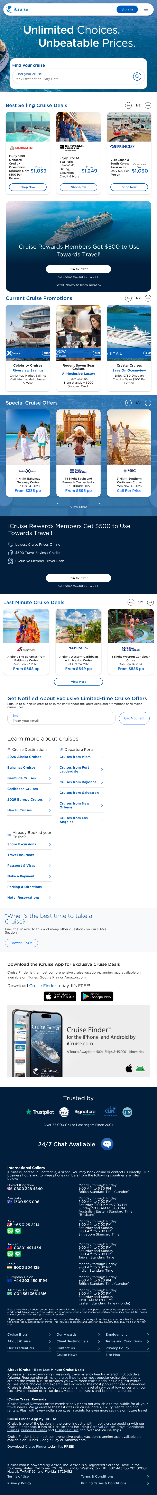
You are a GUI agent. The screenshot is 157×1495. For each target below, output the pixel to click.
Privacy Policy (117, 1348)
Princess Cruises (34, 1430)
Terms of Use (18, 1476)
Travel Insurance (21, 855)
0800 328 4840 (28, 1189)
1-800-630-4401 (73, 277)
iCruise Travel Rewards (25, 1404)
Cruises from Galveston (79, 793)
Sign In (127, 9)
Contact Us (65, 1348)
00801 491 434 (27, 1248)
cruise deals (97, 1381)
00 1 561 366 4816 (30, 1294)
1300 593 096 (26, 1202)
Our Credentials (20, 1348)
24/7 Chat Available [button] (66, 1144)
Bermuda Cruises (21, 778)
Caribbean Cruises (22, 789)
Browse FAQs (21, 943)
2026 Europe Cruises (25, 799)
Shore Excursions (21, 844)
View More (78, 507)
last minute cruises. (117, 1391)
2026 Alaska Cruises (24, 757)
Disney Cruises (66, 1430)
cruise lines (67, 1378)
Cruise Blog (17, 1334)
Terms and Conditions (123, 1341)
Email (16, 715)
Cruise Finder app (21, 1427)
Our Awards (66, 1334)
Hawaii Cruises (19, 810)
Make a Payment (21, 876)
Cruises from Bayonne (77, 782)
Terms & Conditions (97, 1476)
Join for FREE (78, 269)
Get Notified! (134, 718)
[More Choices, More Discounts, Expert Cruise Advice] (78, 36)
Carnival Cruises (103, 1427)
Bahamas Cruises (21, 767)
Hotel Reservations (23, 898)
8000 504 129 (27, 1267)
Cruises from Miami (75, 757)
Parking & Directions (24, 887)
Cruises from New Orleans (74, 805)
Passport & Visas (21, 866)
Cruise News (66, 1355)
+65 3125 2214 (26, 1225)
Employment (116, 1334)
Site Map (112, 1355)
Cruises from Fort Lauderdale (74, 769)
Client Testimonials (72, 1341)
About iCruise (19, 1341)
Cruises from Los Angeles (73, 820)
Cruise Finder (35, 1446)
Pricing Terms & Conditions (103, 1483)
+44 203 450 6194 (30, 1280)
